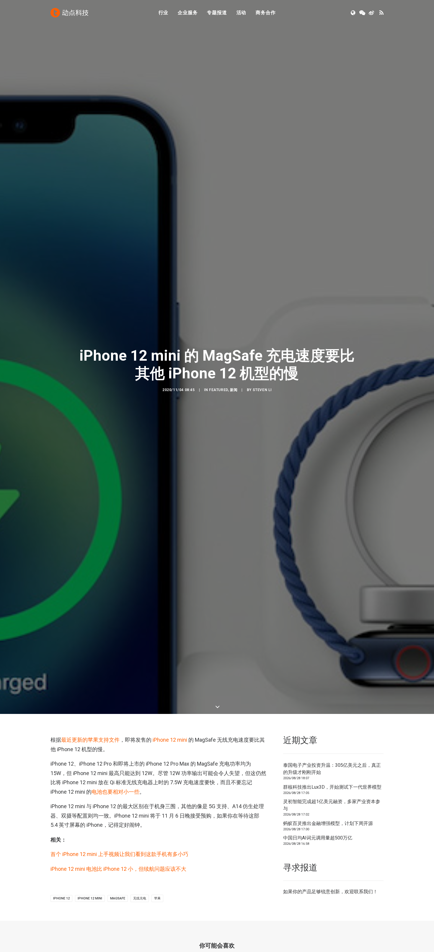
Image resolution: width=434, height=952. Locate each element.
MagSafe (117, 898)
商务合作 (265, 12)
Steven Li (262, 390)
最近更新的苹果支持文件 (90, 740)
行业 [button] (164, 12)
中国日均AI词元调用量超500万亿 (317, 838)
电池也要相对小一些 (115, 792)
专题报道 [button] (217, 12)
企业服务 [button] (188, 12)
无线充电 (139, 898)
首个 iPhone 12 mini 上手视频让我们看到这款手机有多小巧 (119, 854)
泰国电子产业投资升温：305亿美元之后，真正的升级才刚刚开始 (332, 768)
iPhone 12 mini (170, 740)
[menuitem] (163, 12)
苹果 (157, 898)
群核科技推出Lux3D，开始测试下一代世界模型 (332, 787)
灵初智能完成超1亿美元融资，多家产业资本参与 (331, 805)
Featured (218, 390)
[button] (353, 12)
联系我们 (363, 891)
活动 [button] (241, 12)
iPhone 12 (61, 898)
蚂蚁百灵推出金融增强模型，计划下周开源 (328, 823)
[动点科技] (69, 12)
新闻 (233, 390)
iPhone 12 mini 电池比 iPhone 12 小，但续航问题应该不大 (118, 869)
